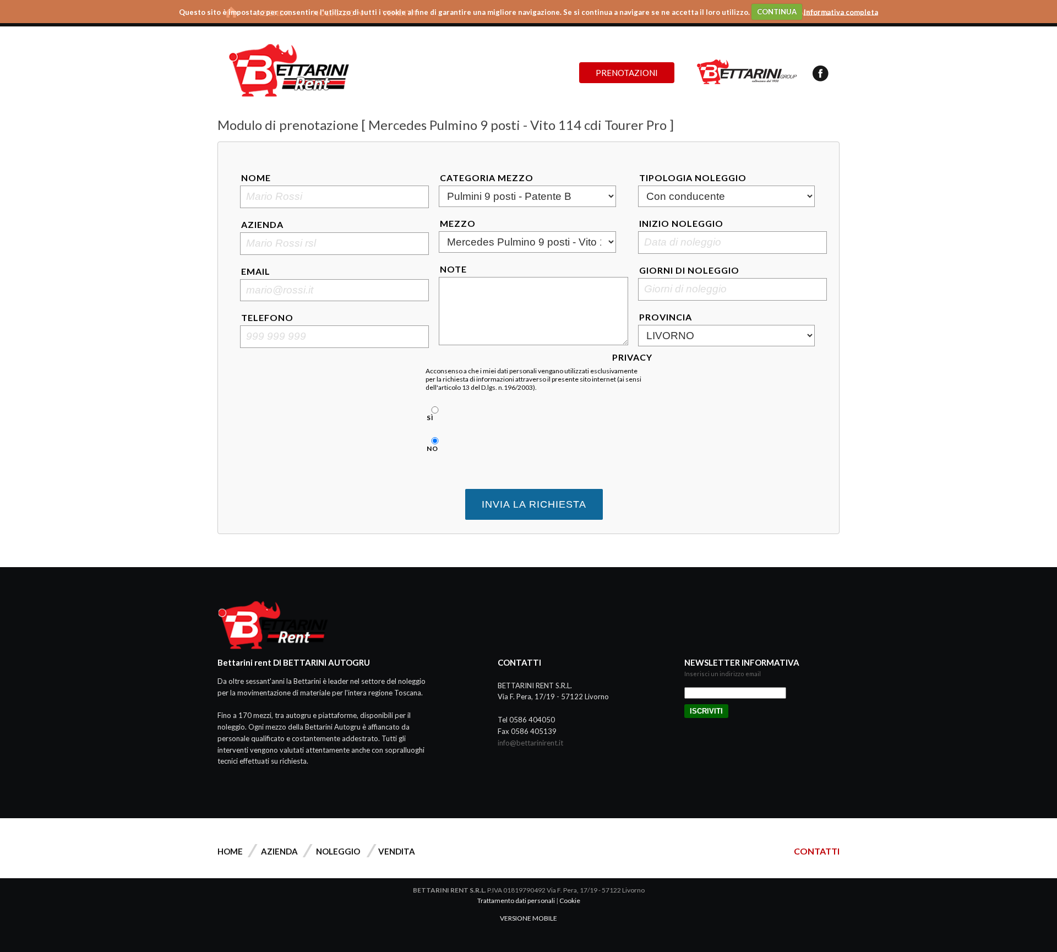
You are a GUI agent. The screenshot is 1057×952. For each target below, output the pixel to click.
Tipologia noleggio (693, 177)
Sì (430, 418)
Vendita (396, 851)
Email (255, 271)
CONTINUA (777, 11)
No (432, 448)
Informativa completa (841, 11)
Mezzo (458, 223)
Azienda (262, 224)
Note (453, 269)
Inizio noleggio (681, 223)
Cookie (569, 900)
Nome (256, 177)
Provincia (665, 317)
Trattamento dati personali (516, 900)
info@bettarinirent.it (530, 742)
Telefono (267, 317)
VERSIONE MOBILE (528, 918)
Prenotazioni (627, 73)
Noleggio (338, 851)
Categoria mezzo (486, 177)
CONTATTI (817, 851)
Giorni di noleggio (689, 270)
